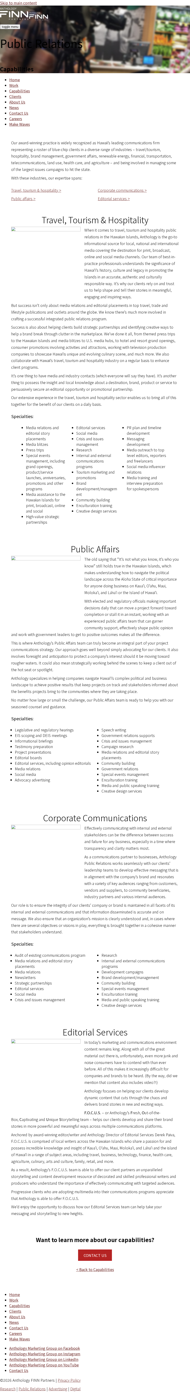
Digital (75, 1388)
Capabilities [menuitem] (19, 91)
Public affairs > (23, 198)
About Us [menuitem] (17, 102)
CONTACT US (95, 1255)
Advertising (58, 1388)
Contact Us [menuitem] (18, 113)
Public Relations (32, 1388)
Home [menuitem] (14, 79)
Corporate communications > (122, 190)
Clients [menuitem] (15, 96)
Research (8, 1388)
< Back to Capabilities (95, 1269)
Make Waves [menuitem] (19, 124)
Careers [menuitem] (15, 118)
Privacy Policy (69, 1380)
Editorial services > (114, 198)
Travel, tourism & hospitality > (36, 190)
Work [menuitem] (13, 85)
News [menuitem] (14, 107)
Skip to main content (18, 3)
